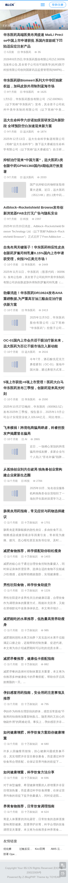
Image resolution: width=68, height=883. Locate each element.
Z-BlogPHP (28, 876)
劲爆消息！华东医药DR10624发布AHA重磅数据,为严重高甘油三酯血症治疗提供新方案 (33, 298)
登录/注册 (57, 4)
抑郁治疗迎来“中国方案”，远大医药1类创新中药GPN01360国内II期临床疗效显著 (33, 165)
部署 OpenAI (11, 854)
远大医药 (28, 131)
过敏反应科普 (27, 848)
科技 (26, 218)
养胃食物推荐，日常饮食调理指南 (28, 806)
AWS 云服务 (58, 848)
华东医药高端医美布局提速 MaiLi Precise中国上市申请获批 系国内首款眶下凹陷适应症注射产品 (33, 40)
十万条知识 (31, 522)
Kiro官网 (40, 848)
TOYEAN (54, 876)
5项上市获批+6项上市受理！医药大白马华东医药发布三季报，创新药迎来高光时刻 (34, 388)
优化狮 (7, 848)
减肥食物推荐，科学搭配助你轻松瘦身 (32, 551)
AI (26, 439)
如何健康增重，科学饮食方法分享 (28, 772)
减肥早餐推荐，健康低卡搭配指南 (28, 659)
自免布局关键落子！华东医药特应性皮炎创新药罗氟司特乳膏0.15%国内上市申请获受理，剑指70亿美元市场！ (34, 253)
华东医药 (26, 52)
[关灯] (62, 873)
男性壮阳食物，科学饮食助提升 (27, 585)
